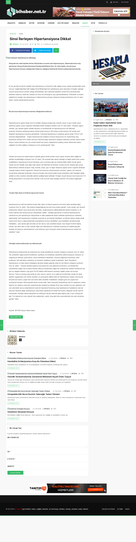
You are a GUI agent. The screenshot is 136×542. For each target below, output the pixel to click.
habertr (85, 509)
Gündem (51, 23)
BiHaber (16, 44)
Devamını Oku (13, 368)
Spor (93, 23)
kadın (80, 509)
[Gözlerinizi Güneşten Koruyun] (18, 409)
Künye (127, 509)
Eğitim (31, 23)
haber (34, 509)
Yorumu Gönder (15, 473)
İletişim (120, 509)
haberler (45, 509)
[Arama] (107, 2)
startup (68, 509)
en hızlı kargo (53, 509)
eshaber (74, 509)
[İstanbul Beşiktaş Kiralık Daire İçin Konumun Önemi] (100, 150)
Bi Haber (18, 509)
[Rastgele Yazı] (8, 2)
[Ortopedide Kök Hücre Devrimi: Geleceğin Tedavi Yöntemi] (28, 391)
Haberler (22, 23)
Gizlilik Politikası (108, 509)
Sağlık (85, 23)
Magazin (75, 23)
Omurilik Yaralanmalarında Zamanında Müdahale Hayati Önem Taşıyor (39, 377)
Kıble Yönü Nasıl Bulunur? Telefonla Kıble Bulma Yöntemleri (117, 195)
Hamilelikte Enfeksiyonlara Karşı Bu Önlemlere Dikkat (31, 361)
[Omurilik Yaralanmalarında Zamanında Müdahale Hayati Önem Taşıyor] (32, 373)
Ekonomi (41, 23)
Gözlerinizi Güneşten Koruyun (20, 412)
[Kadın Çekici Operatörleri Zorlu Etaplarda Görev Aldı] (111, 107)
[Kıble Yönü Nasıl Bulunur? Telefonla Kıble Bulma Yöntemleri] (100, 193)
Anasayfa (11, 23)
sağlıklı (39, 509)
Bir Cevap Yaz (16, 317)
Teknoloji (102, 23)
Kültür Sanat (63, 23)
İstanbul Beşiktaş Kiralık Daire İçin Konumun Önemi (117, 152)
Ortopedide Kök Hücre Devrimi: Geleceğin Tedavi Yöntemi (33, 394)
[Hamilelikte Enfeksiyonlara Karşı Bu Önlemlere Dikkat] (26, 358)
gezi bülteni (26, 509)
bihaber (62, 509)
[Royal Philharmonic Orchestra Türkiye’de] (100, 165)
